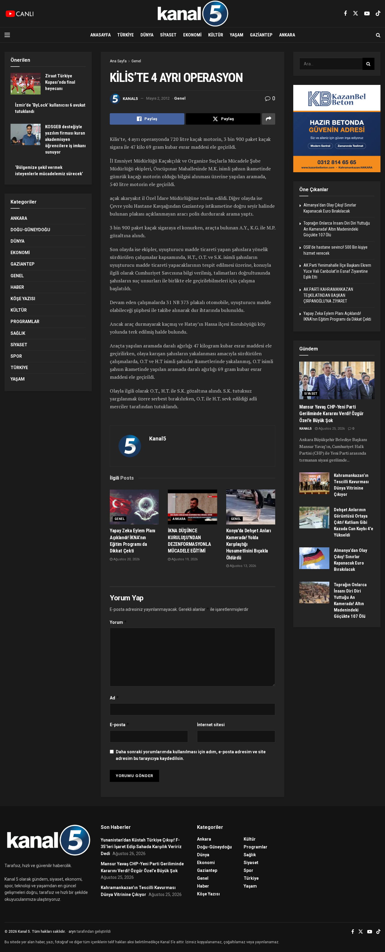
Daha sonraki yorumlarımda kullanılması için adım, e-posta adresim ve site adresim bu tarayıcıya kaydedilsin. (191, 755)
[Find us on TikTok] (378, 13)
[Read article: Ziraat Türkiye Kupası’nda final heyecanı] (26, 84)
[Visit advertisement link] (336, 128)
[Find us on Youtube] (367, 13)
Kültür (215, 35)
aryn (72, 931)
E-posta (119, 724)
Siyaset (168, 35)
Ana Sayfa (118, 61)
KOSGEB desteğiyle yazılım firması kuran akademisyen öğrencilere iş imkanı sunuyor (65, 139)
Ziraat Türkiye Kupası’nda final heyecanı (60, 82)
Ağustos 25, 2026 (331, 429)
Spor (16, 356)
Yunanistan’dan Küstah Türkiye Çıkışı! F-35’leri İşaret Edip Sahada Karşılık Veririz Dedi (141, 847)
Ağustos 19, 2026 (184, 559)
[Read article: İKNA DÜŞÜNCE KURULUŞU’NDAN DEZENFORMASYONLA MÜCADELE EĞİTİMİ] (192, 507)
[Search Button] (378, 35)
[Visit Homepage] (192, 13)
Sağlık (18, 333)
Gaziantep (261, 35)
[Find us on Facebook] (345, 13)
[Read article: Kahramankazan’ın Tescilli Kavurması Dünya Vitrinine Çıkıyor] (314, 483)
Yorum (118, 622)
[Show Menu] (7, 35)
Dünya (146, 35)
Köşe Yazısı (23, 298)
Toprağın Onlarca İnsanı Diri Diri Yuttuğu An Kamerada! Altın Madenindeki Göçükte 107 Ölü (336, 229)
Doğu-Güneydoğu (30, 229)
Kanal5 (130, 98)
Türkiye (125, 35)
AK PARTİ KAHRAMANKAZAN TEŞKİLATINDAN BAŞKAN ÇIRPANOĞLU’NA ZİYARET (328, 295)
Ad (114, 698)
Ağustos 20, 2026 (126, 559)
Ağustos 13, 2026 (242, 566)
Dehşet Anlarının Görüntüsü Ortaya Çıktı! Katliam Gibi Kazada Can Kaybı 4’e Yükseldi (353, 522)
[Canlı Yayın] (20, 13)
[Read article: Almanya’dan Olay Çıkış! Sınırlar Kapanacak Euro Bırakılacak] (314, 558)
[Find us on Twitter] (355, 13)
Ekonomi (192, 35)
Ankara (287, 35)
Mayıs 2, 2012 (158, 98)
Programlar (25, 321)
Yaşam (236, 35)
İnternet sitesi (211, 724)
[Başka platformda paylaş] (268, 119)
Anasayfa (100, 35)
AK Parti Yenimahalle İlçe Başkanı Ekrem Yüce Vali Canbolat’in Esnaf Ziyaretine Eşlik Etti (337, 271)
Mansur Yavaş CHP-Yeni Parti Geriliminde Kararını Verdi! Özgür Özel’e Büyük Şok (331, 413)
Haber (17, 287)
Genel (136, 61)
